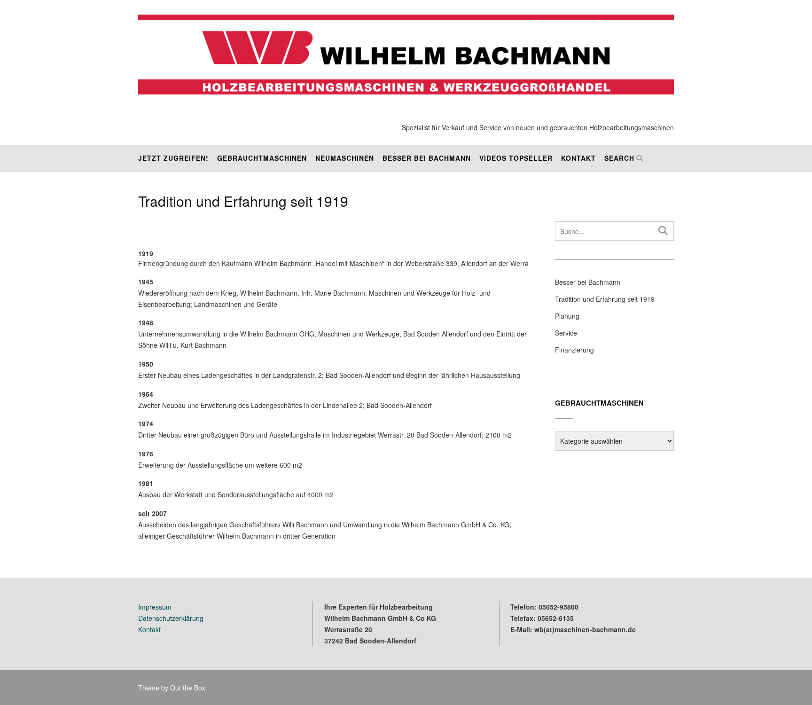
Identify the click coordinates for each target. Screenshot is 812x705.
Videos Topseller (516, 158)
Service (566, 332)
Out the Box (187, 687)
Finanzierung (574, 349)
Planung (567, 316)
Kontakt (578, 158)
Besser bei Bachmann (427, 158)
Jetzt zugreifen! (173, 158)
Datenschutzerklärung (170, 618)
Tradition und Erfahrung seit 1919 (605, 299)
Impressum (155, 606)
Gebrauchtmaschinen (262, 158)
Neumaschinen (344, 158)
